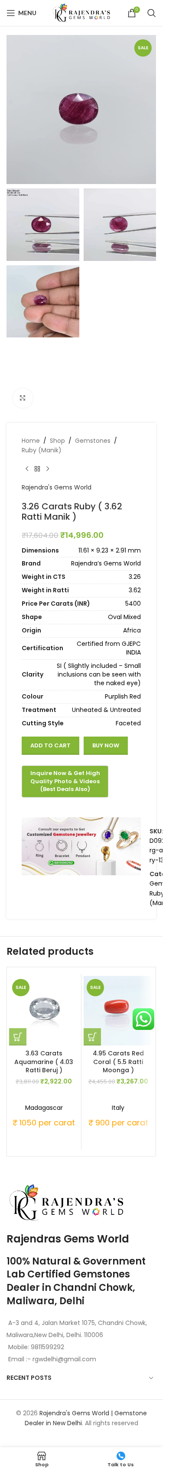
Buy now (105, 745)
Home (31, 440)
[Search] (151, 13)
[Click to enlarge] (22, 398)
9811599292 (47, 1347)
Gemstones (92, 440)
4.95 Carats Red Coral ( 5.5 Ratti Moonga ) (118, 1061)
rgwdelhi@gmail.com (63, 1359)
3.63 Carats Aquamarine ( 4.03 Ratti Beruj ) (43, 1061)
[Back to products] (37, 469)
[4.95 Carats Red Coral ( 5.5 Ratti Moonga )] (118, 1010)
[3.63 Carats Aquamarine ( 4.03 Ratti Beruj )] (44, 1010)
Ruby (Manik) (42, 450)
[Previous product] (27, 469)
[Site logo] (81, 12)
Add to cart (50, 745)
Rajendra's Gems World (56, 487)
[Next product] (47, 469)
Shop (57, 440)
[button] (17, 1036)
